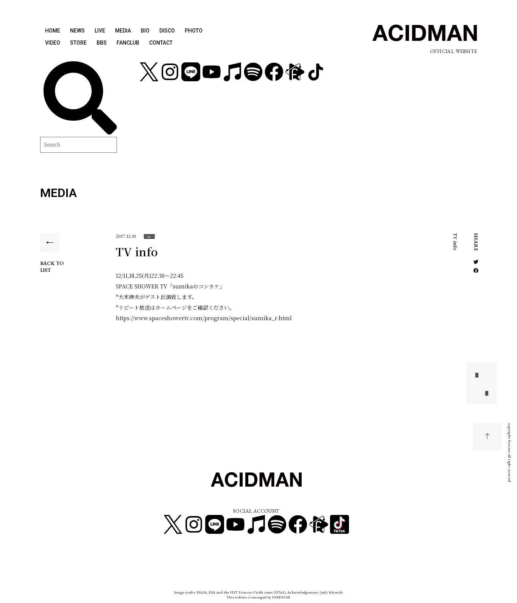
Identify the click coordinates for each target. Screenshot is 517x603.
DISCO (167, 31)
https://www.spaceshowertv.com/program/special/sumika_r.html (204, 318)
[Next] (482, 392)
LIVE (100, 31)
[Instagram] (169, 71)
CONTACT (161, 43)
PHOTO (193, 31)
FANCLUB (128, 43)
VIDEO (52, 43)
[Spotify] (253, 71)
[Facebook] (274, 71)
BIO (145, 31)
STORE (78, 43)
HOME (52, 31)
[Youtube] (211, 71)
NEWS (77, 31)
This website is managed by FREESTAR (258, 597)
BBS (102, 43)
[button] (149, 236)
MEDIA (123, 31)
